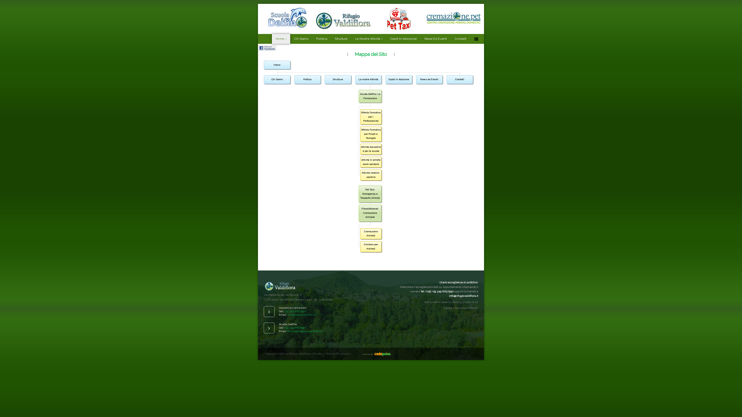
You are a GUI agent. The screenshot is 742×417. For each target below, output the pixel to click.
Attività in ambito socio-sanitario (371, 161)
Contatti (459, 79)
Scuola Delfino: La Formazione (370, 96)
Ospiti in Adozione (399, 79)
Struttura (338, 79)
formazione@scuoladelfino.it (305, 331)
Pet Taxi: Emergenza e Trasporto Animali (370, 193)
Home (277, 65)
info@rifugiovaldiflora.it (302, 314)
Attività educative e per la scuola (371, 149)
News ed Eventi (429, 79)
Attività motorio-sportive (371, 174)
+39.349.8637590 (295, 311)
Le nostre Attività (368, 79)
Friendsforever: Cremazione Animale (370, 212)
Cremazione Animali (371, 233)
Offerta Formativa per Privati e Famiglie (371, 133)
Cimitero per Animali (371, 246)
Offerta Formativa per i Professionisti (371, 116)
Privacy (318, 353)
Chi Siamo (277, 79)
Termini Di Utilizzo (337, 353)
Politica (307, 79)
